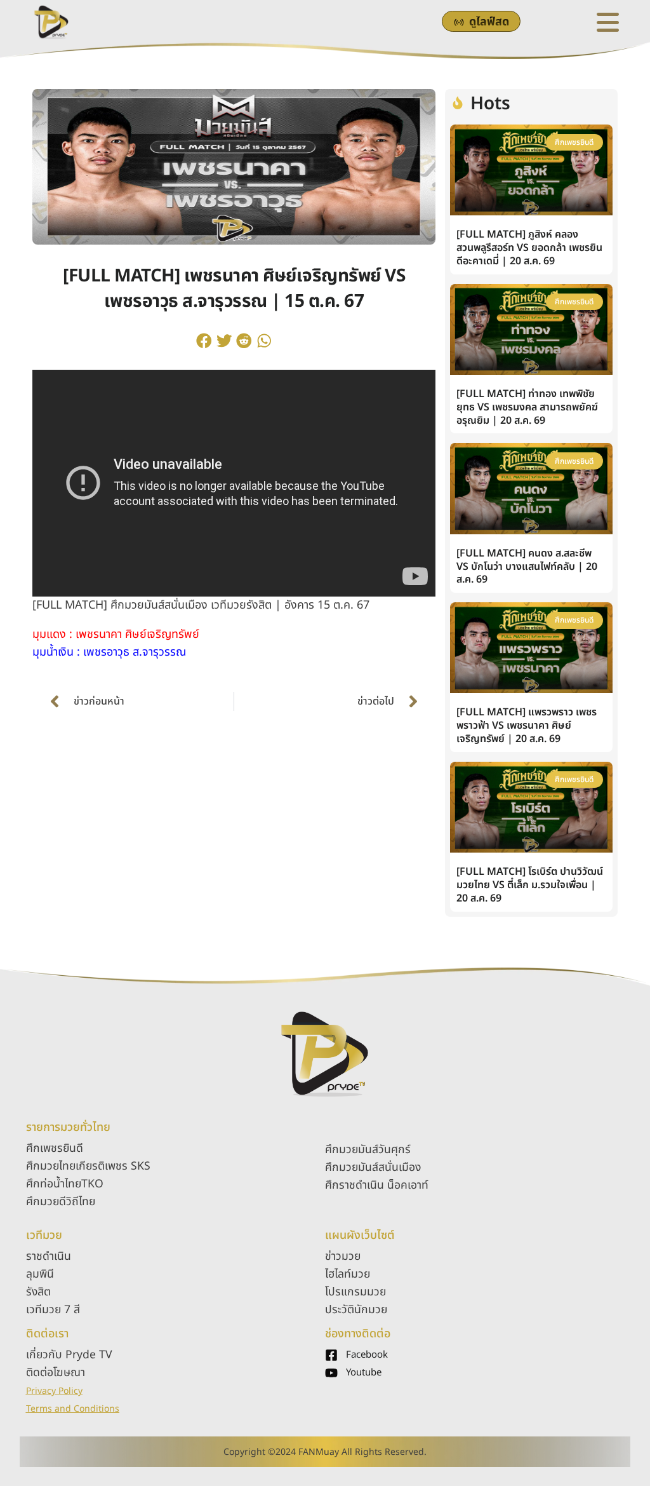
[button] (204, 340)
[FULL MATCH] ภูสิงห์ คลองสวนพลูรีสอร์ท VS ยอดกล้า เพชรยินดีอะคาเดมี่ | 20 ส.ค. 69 (529, 248)
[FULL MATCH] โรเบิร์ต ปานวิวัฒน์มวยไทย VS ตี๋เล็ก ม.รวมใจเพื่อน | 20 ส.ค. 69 (529, 885)
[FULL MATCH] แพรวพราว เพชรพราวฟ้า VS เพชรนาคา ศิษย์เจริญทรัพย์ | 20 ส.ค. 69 (526, 725)
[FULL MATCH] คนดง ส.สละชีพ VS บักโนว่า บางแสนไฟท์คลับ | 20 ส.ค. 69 (526, 567)
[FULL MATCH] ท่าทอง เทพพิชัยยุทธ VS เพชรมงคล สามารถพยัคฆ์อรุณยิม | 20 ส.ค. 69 (527, 407)
